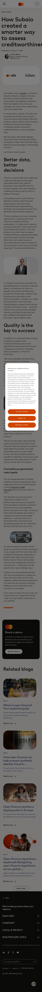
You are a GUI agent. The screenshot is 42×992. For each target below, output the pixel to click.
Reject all (21, 418)
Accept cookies (22, 411)
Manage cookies (21, 425)
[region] (22, 397)
